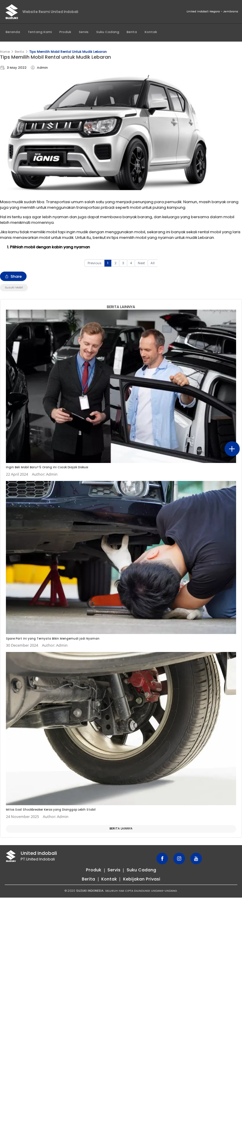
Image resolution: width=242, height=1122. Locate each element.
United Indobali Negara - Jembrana (212, 11)
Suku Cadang (107, 31)
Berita (132, 31)
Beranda (13, 31)
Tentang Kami (40, 31)
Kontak (151, 31)
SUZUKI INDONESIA (90, 891)
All (153, 263)
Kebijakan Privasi (141, 879)
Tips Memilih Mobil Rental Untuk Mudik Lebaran (68, 51)
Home (5, 51)
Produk (65, 31)
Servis (84, 31)
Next (141, 263)
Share (16, 276)
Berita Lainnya (121, 828)
